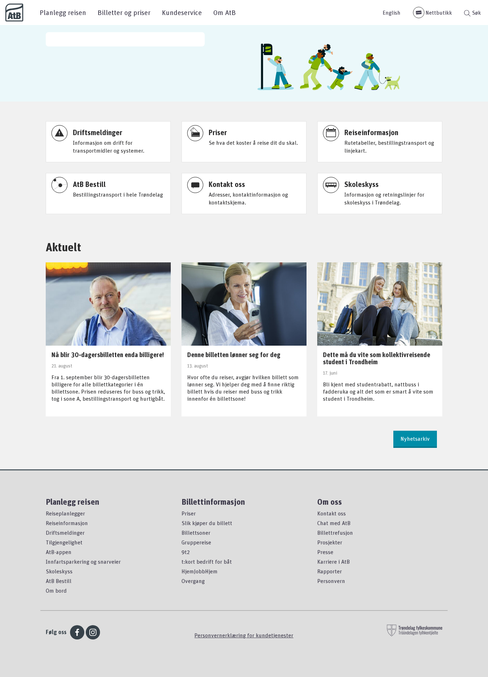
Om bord (56, 590)
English (391, 12)
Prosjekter (329, 542)
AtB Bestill (58, 580)
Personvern (331, 580)
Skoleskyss (59, 571)
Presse (325, 551)
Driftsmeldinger (65, 532)
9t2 (185, 551)
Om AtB (224, 12)
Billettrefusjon (335, 532)
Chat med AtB (333, 523)
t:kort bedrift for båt (206, 561)
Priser (188, 513)
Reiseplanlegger (65, 513)
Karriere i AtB (333, 561)
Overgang (193, 580)
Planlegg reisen (63, 12)
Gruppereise (196, 542)
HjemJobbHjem (199, 571)
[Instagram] (93, 632)
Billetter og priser (124, 12)
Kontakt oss (331, 513)
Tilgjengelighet (64, 542)
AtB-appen (58, 551)
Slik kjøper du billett (206, 523)
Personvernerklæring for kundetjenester (243, 635)
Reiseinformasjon (67, 523)
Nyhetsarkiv (415, 438)
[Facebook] (77, 632)
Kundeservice (182, 12)
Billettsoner (195, 532)
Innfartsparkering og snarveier (83, 561)
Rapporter (329, 571)
